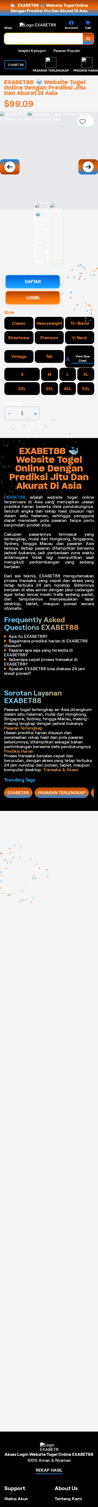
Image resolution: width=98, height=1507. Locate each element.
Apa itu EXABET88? (28, 636)
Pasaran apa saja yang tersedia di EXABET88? (38, 652)
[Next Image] (88, 166)
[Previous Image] (10, 166)
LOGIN (32, 297)
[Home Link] (38, 25)
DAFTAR (33, 281)
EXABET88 (14, 497)
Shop (8, 27)
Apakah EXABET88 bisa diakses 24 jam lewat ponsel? (44, 671)
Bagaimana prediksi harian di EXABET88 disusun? (46, 643)
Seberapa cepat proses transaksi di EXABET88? (41, 661)
